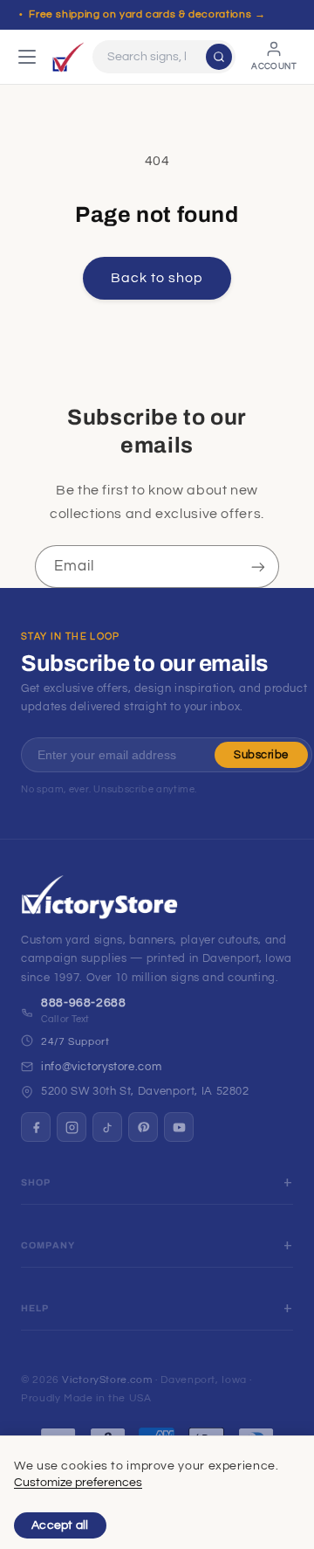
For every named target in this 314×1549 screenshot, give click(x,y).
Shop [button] (36, 1182)
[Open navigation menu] (27, 56)
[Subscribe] (258, 566)
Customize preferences (78, 1482)
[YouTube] (179, 1127)
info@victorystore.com (101, 1067)
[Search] (219, 57)
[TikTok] (107, 1127)
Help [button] (35, 1308)
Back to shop (157, 278)
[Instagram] (71, 1127)
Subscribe (261, 755)
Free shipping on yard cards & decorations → (147, 14)
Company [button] (48, 1245)
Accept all (60, 1525)
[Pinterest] (143, 1127)
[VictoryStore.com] (68, 57)
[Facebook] (36, 1127)
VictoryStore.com (107, 1380)
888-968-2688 (83, 1003)
